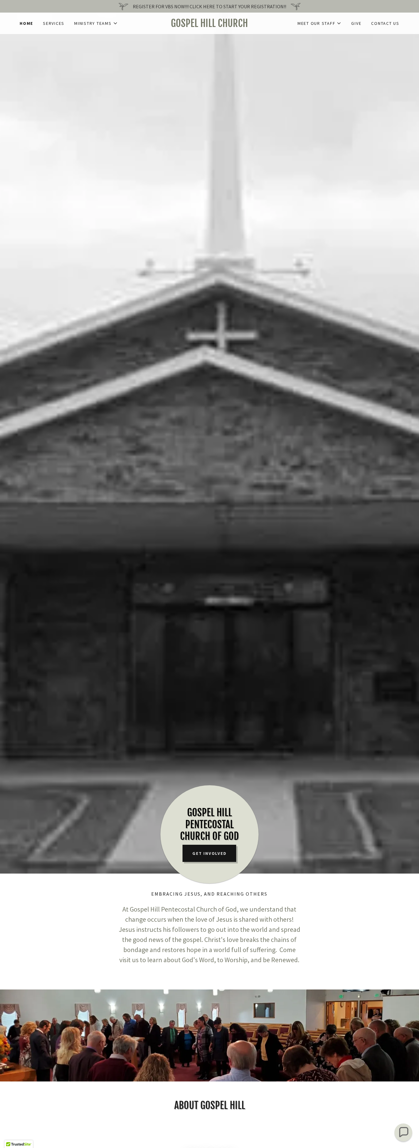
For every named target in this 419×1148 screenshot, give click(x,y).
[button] (96, 23)
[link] (209, 25)
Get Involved (209, 853)
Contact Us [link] (385, 23)
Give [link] (356, 23)
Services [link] (53, 23)
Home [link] (26, 23)
